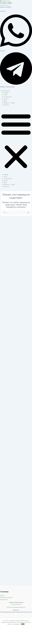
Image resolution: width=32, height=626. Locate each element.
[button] (16, 141)
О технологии (8, 97)
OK (23, 624)
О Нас (5, 95)
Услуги (6, 99)
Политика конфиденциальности (16, 607)
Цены (5, 101)
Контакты (6, 105)
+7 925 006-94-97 (5, 91)
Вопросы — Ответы (9, 103)
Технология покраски (6, 597)
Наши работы (4, 599)
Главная (6, 93)
